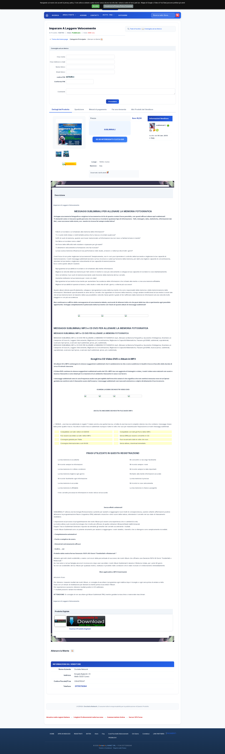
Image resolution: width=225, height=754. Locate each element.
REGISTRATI (78, 734)
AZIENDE (83, 15)
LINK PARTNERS (158, 734)
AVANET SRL (111, 745)
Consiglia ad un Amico (153, 29)
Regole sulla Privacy (119, 748)
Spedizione (79, 109)
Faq (103, 734)
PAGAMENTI (171, 733)
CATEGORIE (122, 15)
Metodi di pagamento (98, 109)
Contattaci (146, 734)
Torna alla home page (60, 39)
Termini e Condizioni (105, 748)
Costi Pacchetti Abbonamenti (118, 734)
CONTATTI (94, 15)
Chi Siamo (135, 734)
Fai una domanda (119, 109)
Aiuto (96, 734)
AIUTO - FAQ (108, 15)
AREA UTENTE (68, 15)
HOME (52, 734)
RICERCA (55, 15)
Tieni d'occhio (135, 29)
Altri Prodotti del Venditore (142, 109)
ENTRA (88, 734)
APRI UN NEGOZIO (64, 734)
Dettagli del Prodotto (60, 109)
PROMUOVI (112, 738)
